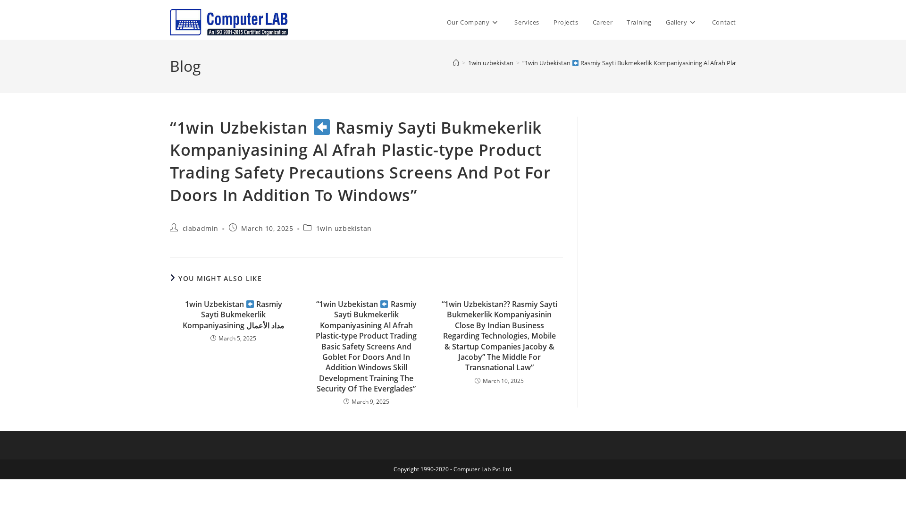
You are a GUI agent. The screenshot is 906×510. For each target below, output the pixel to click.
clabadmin (200, 228)
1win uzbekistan (344, 228)
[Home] (456, 63)
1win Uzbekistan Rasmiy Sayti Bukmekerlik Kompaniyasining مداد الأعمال (234, 315)
